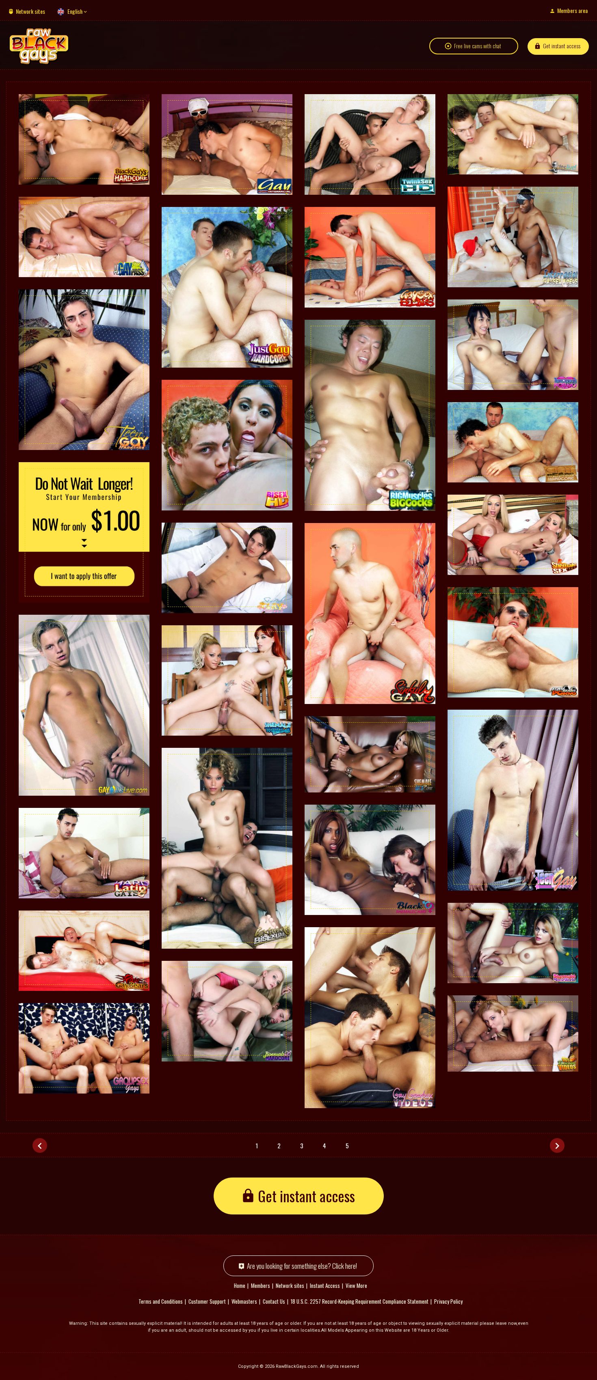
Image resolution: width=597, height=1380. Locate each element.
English (74, 11)
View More (356, 1285)
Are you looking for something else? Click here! (302, 1266)
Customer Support (207, 1301)
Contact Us (274, 1301)
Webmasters (244, 1301)
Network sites (30, 11)
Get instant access (561, 45)
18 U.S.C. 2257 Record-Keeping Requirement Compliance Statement (359, 1301)
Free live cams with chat (477, 46)
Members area (572, 10)
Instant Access (325, 1285)
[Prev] (39, 1145)
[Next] (557, 1145)
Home (239, 1285)
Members (260, 1285)
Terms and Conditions (160, 1301)
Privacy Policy (448, 1301)
